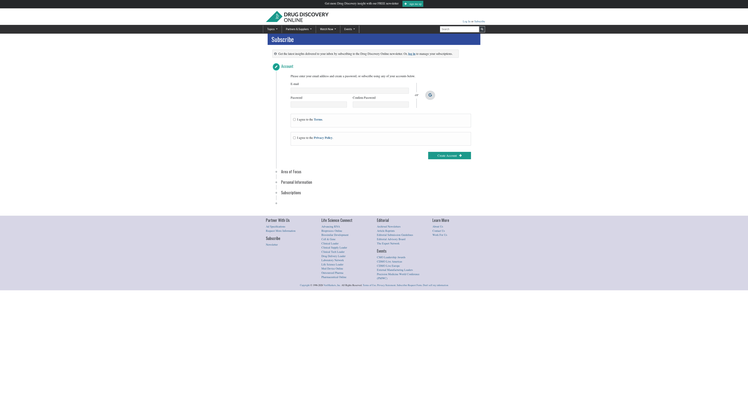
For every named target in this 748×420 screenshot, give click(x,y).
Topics (271, 29)
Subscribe (479, 21)
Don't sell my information (435, 285)
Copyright (305, 285)
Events (348, 29)
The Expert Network (388, 243)
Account (287, 66)
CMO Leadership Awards (391, 257)
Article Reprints (386, 231)
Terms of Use (369, 285)
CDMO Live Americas (389, 261)
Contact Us (438, 231)
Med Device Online (332, 268)
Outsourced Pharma (332, 273)
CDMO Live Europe (388, 266)
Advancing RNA (330, 226)
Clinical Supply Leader (334, 247)
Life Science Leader (332, 264)
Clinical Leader (330, 243)
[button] (276, 67)
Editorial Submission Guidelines (395, 235)
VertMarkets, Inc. (332, 285)
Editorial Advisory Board (391, 239)
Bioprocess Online (331, 231)
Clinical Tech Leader (333, 252)
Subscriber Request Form (409, 285)
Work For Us (439, 235)
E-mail (295, 84)
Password (296, 97)
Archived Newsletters (389, 226)
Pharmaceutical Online (333, 277)
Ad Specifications (275, 226)
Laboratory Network (332, 260)
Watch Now (327, 29)
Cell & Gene (328, 239)
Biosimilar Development (334, 235)
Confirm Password (364, 97)
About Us (437, 226)
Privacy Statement (386, 285)
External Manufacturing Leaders (395, 270)
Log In (467, 21)
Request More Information (280, 231)
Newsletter (272, 244)
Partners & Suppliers (297, 29)
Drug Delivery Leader (333, 256)
